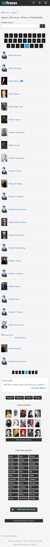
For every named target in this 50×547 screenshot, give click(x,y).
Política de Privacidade (21, 544)
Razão (11, 487)
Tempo (11, 464)
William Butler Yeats (15, 107)
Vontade (32, 498)
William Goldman (14, 348)
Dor (30, 487)
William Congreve (14, 119)
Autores (19, 397)
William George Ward (16, 325)
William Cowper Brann (16, 158)
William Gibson (20, 338)
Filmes (28, 397)
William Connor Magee (16, 132)
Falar (21, 491)
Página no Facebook (15, 541)
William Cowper (14, 145)
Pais (10, 495)
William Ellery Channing (17, 222)
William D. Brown (14, 171)
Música (21, 495)
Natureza (32, 483)
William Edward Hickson (17, 209)
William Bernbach (14, 55)
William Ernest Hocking (16, 248)
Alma (21, 472)
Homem (32, 456)
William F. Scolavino (15, 273)
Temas (37, 397)
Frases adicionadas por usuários (23, 521)
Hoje (20, 475)
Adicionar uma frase (26, 510)
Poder (31, 475)
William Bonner (14, 94)
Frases (10, 397)
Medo (11, 475)
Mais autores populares (23, 440)
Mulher (21, 468)
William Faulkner (14, 286)
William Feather (14, 299)
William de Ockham (15, 184)
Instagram (33, 541)
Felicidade (33, 468)
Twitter (25, 541)
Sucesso (32, 495)
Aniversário (23, 498)
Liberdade (12, 479)
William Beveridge (14, 68)
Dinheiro (12, 483)
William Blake (13, 81)
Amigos (11, 460)
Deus (21, 464)
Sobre (40, 541)
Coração (12, 468)
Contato (33, 544)
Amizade (12, 472)
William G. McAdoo (15, 312)
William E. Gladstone (15, 196)
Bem (31, 460)
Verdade (32, 464)
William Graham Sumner (17, 361)
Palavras (22, 479)
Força (21, 483)
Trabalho (32, 479)
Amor (11, 456)
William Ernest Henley (16, 235)
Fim (10, 491)
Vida (20, 456)
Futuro (11, 498)
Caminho (22, 487)
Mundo (21, 460)
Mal (30, 472)
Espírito (32, 491)
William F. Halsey (14, 261)
